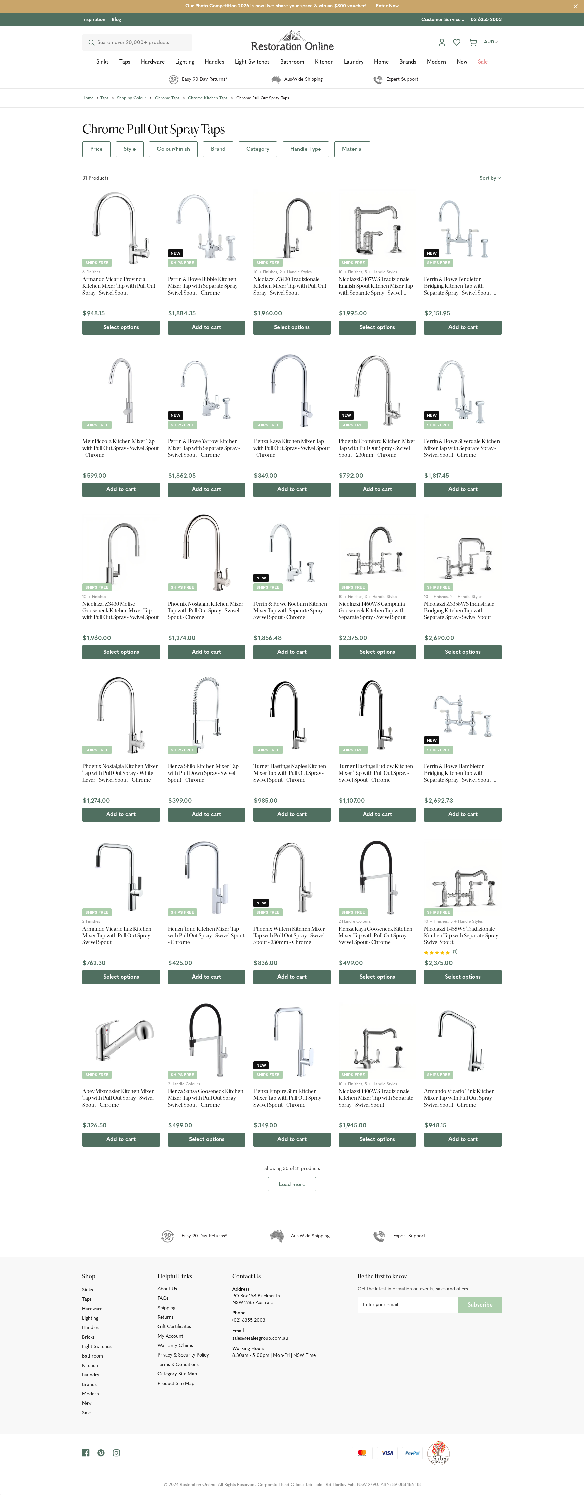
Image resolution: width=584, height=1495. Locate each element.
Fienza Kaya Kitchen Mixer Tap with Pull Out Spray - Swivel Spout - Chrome (291, 448)
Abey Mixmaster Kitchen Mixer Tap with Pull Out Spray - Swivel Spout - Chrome (118, 1098)
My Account (170, 1336)
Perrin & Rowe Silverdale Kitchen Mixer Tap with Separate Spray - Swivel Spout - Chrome (462, 448)
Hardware (92, 1309)
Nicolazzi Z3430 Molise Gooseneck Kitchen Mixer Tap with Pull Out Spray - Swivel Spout (120, 611)
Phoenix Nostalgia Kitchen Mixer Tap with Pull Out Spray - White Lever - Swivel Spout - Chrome (120, 773)
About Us (167, 1289)
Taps (87, 1299)
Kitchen (90, 1365)
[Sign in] (442, 42)
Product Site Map (175, 1383)
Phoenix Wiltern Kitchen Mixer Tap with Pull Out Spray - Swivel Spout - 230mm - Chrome (289, 936)
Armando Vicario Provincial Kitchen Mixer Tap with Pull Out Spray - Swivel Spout (118, 286)
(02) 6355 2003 (248, 1320)
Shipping (166, 1308)
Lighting (90, 1318)
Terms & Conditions (178, 1364)
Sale (86, 1413)
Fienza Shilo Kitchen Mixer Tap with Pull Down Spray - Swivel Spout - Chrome (203, 773)
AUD (489, 42)
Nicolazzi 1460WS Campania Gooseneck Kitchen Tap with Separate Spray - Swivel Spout (372, 611)
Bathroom (92, 1356)
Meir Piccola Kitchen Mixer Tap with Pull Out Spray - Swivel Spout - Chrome (120, 448)
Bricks (88, 1337)
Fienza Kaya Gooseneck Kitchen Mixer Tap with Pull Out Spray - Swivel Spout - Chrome (375, 936)
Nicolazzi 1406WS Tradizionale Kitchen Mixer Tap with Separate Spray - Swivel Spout (376, 1098)
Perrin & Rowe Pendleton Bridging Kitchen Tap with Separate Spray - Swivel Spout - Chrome (459, 286)
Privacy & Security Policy (183, 1355)
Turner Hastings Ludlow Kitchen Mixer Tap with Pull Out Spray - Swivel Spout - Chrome (376, 773)
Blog (116, 19)
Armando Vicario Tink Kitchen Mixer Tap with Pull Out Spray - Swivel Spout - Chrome (459, 1098)
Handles (90, 1328)
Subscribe (480, 1305)
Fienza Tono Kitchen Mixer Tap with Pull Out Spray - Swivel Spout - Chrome (206, 936)
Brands (89, 1384)
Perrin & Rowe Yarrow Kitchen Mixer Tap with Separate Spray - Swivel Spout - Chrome (204, 448)
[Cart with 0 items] (473, 42)
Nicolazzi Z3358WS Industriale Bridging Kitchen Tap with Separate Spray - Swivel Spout (459, 611)
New (86, 1403)
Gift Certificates (174, 1326)
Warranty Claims (175, 1345)
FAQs (163, 1298)
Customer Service (441, 19)
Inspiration (93, 19)
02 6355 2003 (486, 19)
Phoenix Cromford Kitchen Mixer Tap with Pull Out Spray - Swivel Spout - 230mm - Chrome (377, 448)
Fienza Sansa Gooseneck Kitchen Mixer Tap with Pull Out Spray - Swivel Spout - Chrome (205, 1098)
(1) (455, 952)
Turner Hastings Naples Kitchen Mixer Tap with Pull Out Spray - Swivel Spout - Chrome (289, 773)
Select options (121, 327)
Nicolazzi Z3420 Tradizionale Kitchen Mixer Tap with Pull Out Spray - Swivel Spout (289, 286)
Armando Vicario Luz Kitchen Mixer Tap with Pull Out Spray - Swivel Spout (117, 936)
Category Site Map (177, 1374)
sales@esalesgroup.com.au (260, 1338)
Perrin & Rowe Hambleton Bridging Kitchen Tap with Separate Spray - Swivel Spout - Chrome (459, 773)
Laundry (90, 1375)
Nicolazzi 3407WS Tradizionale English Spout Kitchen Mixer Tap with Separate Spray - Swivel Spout (376, 286)
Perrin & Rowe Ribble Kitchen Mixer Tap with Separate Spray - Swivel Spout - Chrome (204, 286)
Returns (165, 1317)
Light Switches (97, 1346)
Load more (292, 1184)
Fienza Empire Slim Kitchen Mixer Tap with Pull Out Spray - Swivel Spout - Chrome (288, 1098)
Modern (90, 1394)
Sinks (87, 1290)
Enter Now (387, 6)
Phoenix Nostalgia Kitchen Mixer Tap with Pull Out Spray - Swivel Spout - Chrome (205, 611)
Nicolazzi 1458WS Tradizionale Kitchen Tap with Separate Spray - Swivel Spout (462, 936)
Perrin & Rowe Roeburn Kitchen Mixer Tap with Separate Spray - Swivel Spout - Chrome (290, 611)
